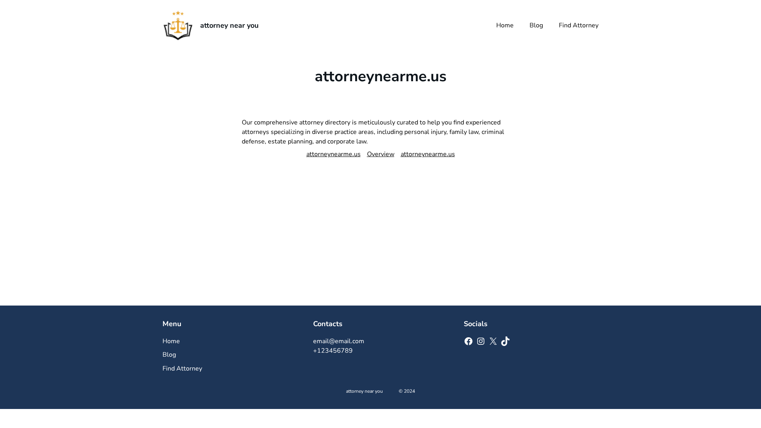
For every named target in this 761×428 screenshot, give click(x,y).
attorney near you (229, 25)
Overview (380, 154)
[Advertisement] (380, 246)
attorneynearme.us (333, 154)
